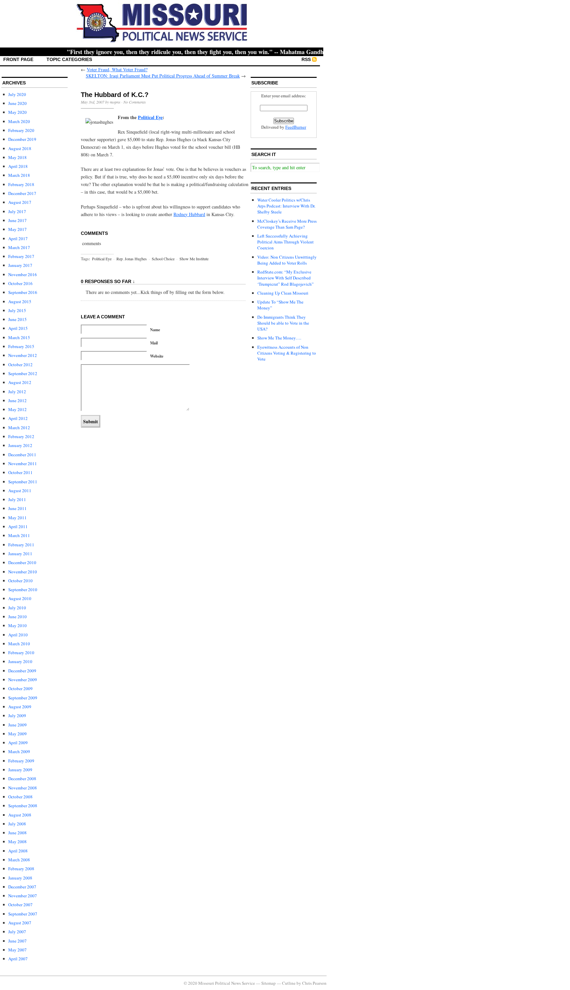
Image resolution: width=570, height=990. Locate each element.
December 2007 (22, 887)
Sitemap (268, 983)
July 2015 (17, 310)
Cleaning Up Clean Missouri (282, 293)
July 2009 (17, 716)
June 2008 (17, 833)
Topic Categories (69, 59)
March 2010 (19, 644)
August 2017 (19, 202)
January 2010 (20, 661)
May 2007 (17, 950)
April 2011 (18, 526)
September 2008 (22, 806)
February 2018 (21, 184)
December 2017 (22, 193)
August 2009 (19, 707)
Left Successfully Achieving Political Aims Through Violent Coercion (285, 242)
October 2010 (20, 581)
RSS (306, 59)
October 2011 (20, 472)
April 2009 (18, 743)
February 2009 (21, 761)
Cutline (289, 983)
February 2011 (21, 545)
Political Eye (101, 258)
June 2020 (17, 103)
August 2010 (19, 598)
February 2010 (21, 652)
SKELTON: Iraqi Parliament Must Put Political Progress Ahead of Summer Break (163, 76)
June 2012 (17, 400)
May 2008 (17, 842)
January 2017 (20, 265)
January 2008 (20, 878)
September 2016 (22, 292)
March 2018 (19, 175)
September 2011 (22, 482)
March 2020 (19, 121)
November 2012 (22, 355)
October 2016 (20, 283)
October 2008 (20, 797)
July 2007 (17, 932)
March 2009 (19, 751)
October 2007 (20, 905)
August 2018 (19, 148)
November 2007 (22, 896)
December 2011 (22, 455)
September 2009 (22, 698)
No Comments (134, 102)
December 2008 (22, 779)
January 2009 (20, 770)
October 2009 (20, 688)
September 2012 (22, 373)
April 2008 (18, 851)
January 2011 (20, 554)
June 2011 (17, 508)
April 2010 (18, 635)
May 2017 (17, 229)
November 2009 (22, 680)
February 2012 (21, 436)
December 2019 (22, 139)
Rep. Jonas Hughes (131, 258)
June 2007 (17, 941)
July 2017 (17, 211)
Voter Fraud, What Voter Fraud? (117, 69)
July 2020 (17, 94)
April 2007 (18, 959)
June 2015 (17, 319)
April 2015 (18, 328)
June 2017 (17, 220)
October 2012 (20, 364)
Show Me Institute (193, 258)
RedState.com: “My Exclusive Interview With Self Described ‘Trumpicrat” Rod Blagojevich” (285, 278)
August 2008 (19, 815)
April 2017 (18, 238)
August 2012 (19, 382)
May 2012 (17, 409)
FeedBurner (295, 127)
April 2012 (18, 418)
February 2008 (21, 869)
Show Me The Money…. (279, 338)
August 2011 (19, 491)
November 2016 (22, 274)
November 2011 (22, 463)
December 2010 (22, 562)
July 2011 (17, 499)
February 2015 (21, 346)
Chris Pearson (314, 983)
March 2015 (19, 337)
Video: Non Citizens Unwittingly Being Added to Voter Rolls (287, 260)
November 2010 (22, 572)
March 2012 (19, 428)
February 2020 (21, 130)
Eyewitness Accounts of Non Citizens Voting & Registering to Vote (286, 353)
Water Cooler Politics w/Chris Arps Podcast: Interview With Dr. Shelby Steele (286, 206)
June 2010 (17, 617)
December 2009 (22, 671)
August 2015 (19, 301)
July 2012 (17, 392)
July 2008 (17, 824)
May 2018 (17, 157)
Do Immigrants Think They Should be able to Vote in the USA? (283, 323)
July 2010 (17, 608)
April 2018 (18, 166)
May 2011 (17, 518)
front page (18, 59)
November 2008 (22, 788)
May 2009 (17, 734)
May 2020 (17, 112)
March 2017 (19, 247)
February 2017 (21, 256)
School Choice (163, 258)
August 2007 (19, 923)
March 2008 (19, 860)
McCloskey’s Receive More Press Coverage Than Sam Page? (287, 224)
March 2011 (19, 535)
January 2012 (20, 445)
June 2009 (17, 725)
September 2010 (22, 589)
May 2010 (17, 625)
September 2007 (22, 914)
